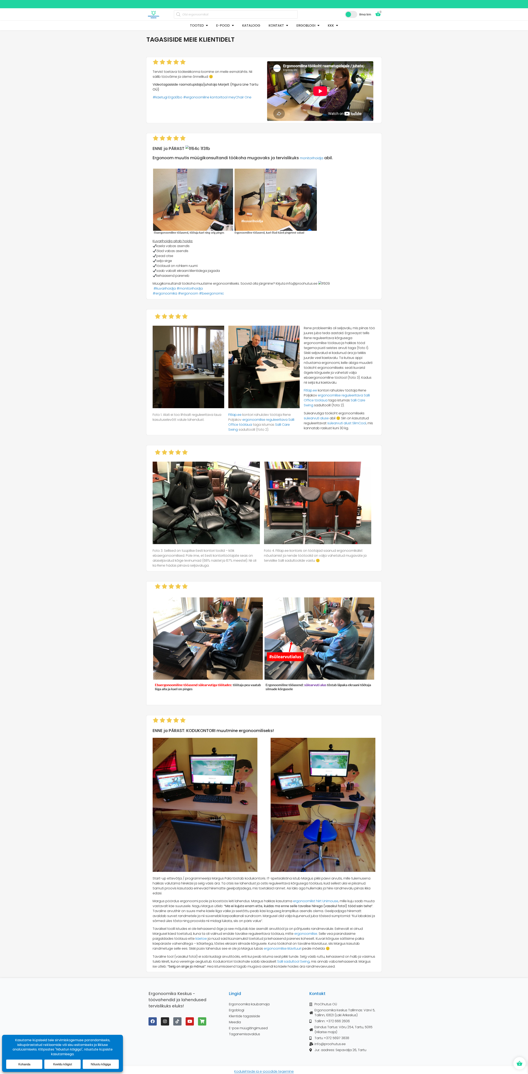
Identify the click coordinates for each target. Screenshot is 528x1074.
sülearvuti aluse (316, 418)
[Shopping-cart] (202, 1021)
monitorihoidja (311, 158)
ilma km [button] (365, 14)
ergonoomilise (305, 933)
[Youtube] (190, 1021)
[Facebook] (152, 1021)
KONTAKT (276, 25)
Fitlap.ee (235, 414)
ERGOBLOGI (305, 25)
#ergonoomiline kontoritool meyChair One (217, 97)
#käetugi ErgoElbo (167, 97)
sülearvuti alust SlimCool (346, 423)
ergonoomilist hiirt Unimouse (315, 901)
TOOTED (197, 25)
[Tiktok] (177, 1021)
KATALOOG (251, 25)
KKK (331, 25)
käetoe (201, 938)
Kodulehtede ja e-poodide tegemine (264, 1071)
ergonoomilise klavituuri (282, 948)
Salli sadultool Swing (293, 961)
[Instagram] (165, 1021)
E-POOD (223, 25)
